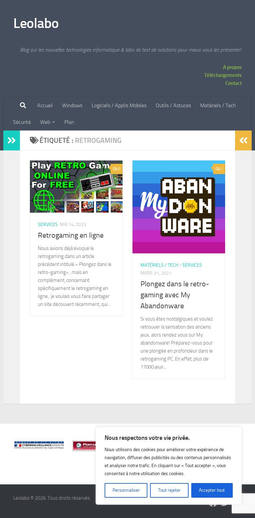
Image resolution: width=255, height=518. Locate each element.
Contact (233, 83)
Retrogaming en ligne (71, 235)
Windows (72, 105)
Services (48, 224)
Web (45, 122)
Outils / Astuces (173, 105)
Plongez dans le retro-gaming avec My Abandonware (174, 295)
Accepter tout (212, 490)
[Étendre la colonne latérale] (11, 140)
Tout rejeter (169, 490)
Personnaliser (126, 490)
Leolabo (36, 23)
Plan (69, 122)
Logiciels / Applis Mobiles (119, 105)
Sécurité (22, 122)
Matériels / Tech (218, 105)
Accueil (45, 105)
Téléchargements (223, 75)
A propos (232, 67)
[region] (169, 466)
